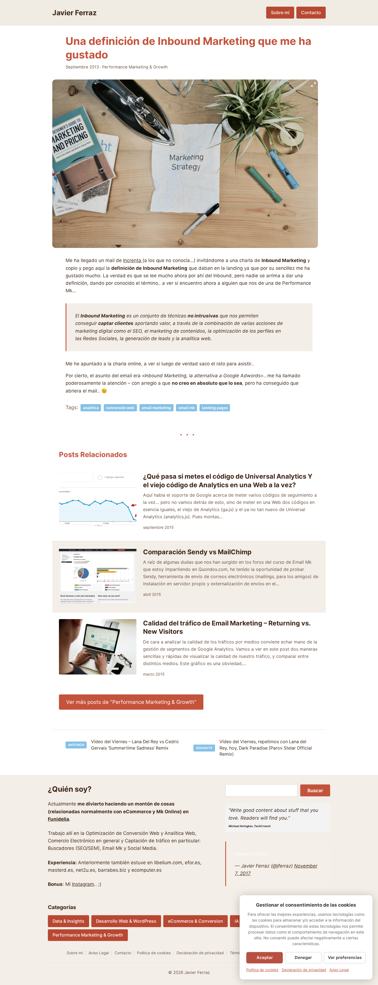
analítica (91, 408)
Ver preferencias (345, 957)
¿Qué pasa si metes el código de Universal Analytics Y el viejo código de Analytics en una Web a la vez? (227, 480)
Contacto (311, 12)
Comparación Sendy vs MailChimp (197, 552)
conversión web (120, 408)
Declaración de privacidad (200, 953)
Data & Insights (68, 921)
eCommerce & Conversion (195, 921)
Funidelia (58, 819)
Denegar (303, 957)
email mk (186, 408)
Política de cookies (154, 953)
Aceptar (265, 957)
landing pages (215, 408)
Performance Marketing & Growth (135, 67)
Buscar (315, 790)
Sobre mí (280, 12)
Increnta (133, 260)
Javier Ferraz (74, 12)
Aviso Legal (99, 953)
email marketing (156, 408)
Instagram (83, 884)
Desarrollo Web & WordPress (126, 921)
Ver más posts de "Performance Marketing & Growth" (131, 702)
